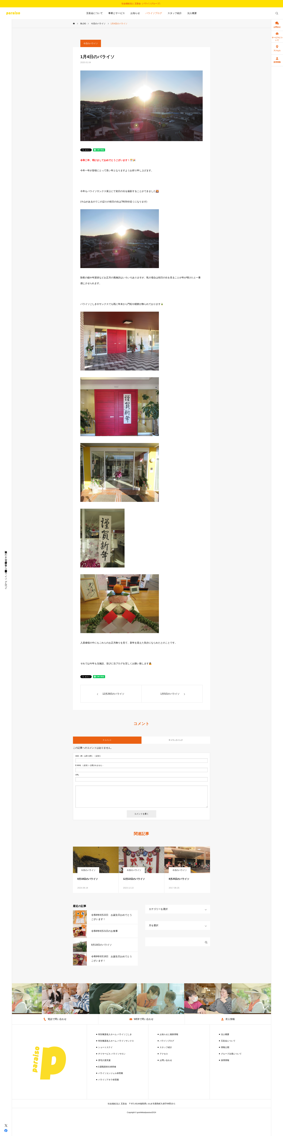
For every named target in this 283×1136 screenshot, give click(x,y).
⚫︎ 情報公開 (224, 1047)
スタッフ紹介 (175, 13)
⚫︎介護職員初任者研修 (106, 1067)
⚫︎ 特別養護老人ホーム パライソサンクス (115, 1041)
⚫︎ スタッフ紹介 (164, 1047)
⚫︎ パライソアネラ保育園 (107, 1080)
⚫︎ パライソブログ (165, 1041)
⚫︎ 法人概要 (224, 1034)
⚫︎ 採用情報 (224, 1060)
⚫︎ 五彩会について (227, 1041)
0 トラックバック (176, 740)
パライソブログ (153, 13)
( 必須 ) (88, 756)
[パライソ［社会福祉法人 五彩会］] (13, 13)
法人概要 (192, 13)
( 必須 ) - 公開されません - (89, 765)
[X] (6, 1125)
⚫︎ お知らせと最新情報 (167, 1034)
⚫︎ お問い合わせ (164, 1060)
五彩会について (94, 13)
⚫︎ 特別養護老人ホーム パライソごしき (114, 1034)
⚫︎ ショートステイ (104, 1047)
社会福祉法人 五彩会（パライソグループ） (141, 3)
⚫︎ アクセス (162, 1054)
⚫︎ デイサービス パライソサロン (111, 1054)
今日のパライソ (90, 43)
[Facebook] (6, 1130)
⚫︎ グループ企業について (230, 1054)
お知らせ (135, 13)
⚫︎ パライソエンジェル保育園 (109, 1073)
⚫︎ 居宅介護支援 (103, 1060)
